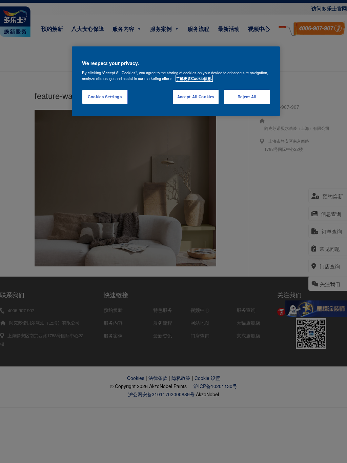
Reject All (247, 96)
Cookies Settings (105, 96)
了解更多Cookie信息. (194, 78)
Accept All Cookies (196, 96)
